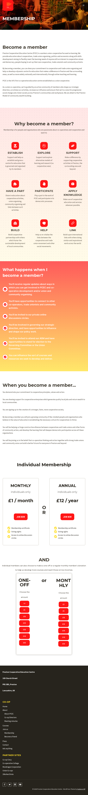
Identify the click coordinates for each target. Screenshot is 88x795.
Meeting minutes (11, 721)
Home (5, 706)
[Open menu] (83, 5)
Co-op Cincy (7, 760)
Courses (6, 725)
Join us (5, 729)
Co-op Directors (10, 717)
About (5, 710)
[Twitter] (9, 784)
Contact (6, 745)
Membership (9, 733)
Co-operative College (11, 763)
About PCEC (9, 714)
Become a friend (10, 736)
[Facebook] (4, 784)
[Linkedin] (15, 784)
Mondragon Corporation (12, 767)
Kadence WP (81, 789)
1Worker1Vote (8, 774)
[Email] (20, 784)
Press (5, 741)
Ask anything (7, 748)
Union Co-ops (8, 770)
